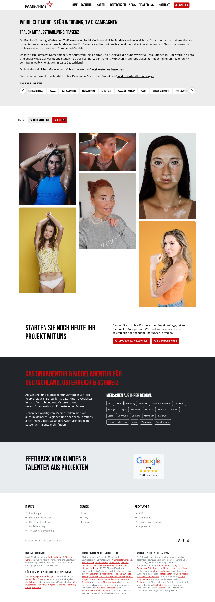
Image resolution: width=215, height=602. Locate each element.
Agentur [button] (86, 5)
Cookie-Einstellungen (150, 521)
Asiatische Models (106, 579)
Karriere (88, 521)
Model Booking (37, 526)
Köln (74, 582)
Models (128, 559)
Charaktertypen (110, 582)
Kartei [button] (101, 5)
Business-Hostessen (106, 587)
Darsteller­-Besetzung (40, 521)
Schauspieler (88, 562)
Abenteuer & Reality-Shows (175, 568)
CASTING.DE (159, 585)
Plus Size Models (93, 573)
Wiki (86, 513)
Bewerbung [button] (146, 5)
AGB (141, 513)
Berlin (28, 587)
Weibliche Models (39, 120)
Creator (124, 562)
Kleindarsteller (99, 565)
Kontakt (164, 5)
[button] (23, 91)
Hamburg (71, 584)
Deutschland (31, 579)
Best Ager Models (90, 576)
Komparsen (112, 565)
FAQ (86, 517)
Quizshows (142, 568)
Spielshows (153, 568)
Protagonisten (165, 573)
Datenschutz (145, 517)
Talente (96, 568)
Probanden (142, 582)
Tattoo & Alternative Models (112, 576)
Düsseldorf (30, 584)
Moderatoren (101, 562)
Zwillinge (127, 573)
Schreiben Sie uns (167, 340)
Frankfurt (41, 584)
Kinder (85, 568)
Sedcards (162, 587)
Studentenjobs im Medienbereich (97, 590)
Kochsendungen (162, 571)
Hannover (60, 584)
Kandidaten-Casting (168, 565)
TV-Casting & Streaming (41, 530)
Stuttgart (50, 584)
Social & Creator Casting (41, 517)
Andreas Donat (55, 557)
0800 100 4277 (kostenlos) (133, 340)
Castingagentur (36, 576)
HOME (74, 5)
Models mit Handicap (112, 573)
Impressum (145, 526)
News (132, 5)
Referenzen (118, 5)
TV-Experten (114, 562)
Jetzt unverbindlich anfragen (136, 76)
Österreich (43, 579)
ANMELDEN (183, 5)
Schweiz (32, 582)
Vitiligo (59, 120)
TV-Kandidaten (117, 559)
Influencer (86, 565)
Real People (35, 513)
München (36, 587)
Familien (123, 565)
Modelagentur (50, 576)
